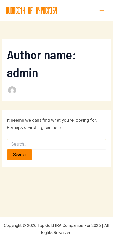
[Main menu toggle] (102, 10)
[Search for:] (56, 144)
